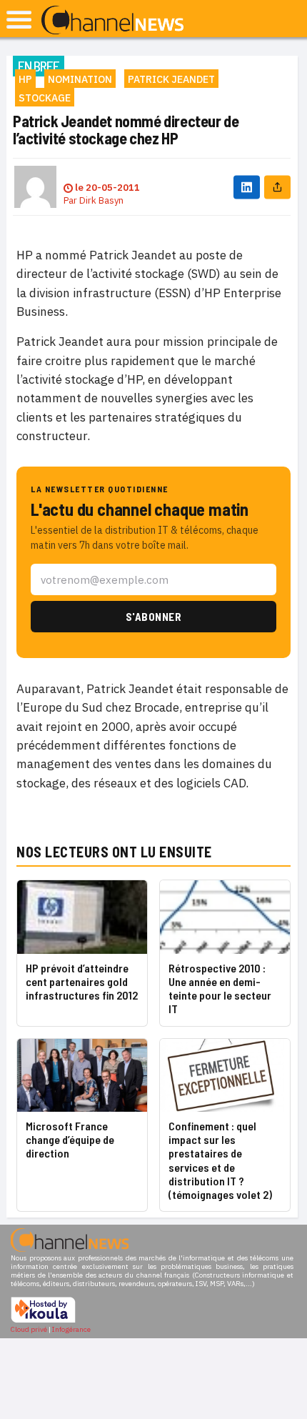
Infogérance (71, 1329)
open (18, 19)
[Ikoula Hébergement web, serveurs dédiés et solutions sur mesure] (43, 1320)
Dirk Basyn (101, 200)
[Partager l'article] (277, 187)
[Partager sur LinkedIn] (246, 187)
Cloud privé (29, 1329)
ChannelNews (112, 21)
